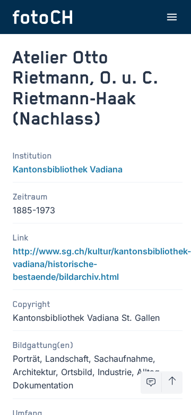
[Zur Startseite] (42, 17)
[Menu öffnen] (172, 17)
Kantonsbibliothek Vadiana (68, 169)
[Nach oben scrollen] (172, 382)
